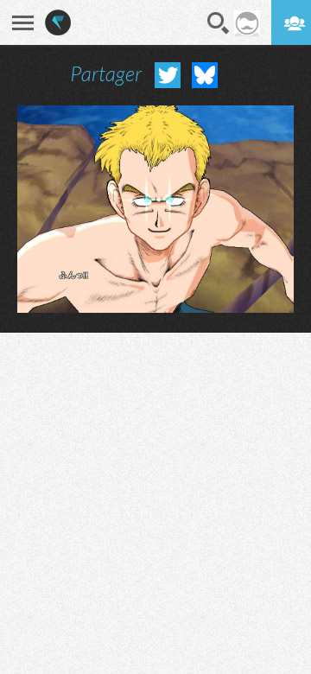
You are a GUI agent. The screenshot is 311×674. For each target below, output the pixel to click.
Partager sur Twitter (168, 75)
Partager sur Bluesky (205, 75)
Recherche (219, 23)
